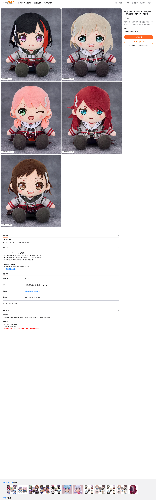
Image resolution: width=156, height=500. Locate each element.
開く (124, 31)
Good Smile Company (33, 291)
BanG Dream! (128, 9)
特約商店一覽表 (10, 269)
